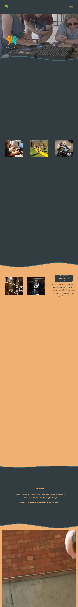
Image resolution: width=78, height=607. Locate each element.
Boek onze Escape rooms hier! (64, 278)
